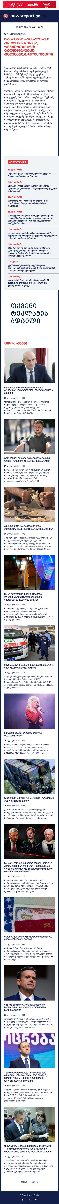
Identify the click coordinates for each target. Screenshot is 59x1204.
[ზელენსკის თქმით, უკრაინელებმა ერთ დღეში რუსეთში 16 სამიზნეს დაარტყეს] (29, 436)
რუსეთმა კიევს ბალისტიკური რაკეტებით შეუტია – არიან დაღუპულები (29, 175)
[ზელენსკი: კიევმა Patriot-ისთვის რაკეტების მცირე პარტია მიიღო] (29, 776)
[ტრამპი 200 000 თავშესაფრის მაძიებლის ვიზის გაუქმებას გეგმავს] (29, 914)
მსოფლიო (13, 262)
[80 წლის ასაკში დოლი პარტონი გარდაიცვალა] (29, 711)
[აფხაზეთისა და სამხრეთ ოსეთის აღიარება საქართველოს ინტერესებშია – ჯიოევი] (29, 365)
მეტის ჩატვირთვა (28, 1182)
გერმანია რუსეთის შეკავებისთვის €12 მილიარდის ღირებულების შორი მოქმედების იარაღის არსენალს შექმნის (31, 268)
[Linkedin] (27, 148)
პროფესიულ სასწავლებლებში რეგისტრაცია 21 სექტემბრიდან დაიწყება (28, 527)
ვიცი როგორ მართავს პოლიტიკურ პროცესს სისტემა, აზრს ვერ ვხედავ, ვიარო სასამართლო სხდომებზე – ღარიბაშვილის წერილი (25, 1076)
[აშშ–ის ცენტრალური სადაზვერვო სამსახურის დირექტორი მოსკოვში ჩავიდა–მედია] (29, 982)
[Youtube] (36, 1200)
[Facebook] (7, 148)
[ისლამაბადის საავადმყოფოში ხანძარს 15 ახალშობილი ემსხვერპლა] (29, 643)
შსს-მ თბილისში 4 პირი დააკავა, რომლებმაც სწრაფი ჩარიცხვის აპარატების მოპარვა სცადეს (23, 597)
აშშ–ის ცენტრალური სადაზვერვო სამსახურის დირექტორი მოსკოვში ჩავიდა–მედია (25, 1007)
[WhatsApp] (20, 148)
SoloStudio (35, 1195)
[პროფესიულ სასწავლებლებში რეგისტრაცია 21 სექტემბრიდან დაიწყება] (29, 504)
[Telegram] (33, 148)
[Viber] (40, 148)
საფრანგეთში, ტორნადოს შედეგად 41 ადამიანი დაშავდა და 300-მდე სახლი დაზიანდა (28, 203)
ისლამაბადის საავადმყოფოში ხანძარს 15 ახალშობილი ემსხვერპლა (29, 666)
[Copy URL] (47, 148)
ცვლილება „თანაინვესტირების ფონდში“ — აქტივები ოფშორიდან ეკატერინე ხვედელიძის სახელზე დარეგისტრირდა (32, 236)
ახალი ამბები (15, 170)
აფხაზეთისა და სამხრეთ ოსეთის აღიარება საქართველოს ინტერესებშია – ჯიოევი (28, 390)
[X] (14, 148)
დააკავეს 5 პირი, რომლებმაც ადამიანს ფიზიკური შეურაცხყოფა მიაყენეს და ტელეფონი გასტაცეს (28, 283)
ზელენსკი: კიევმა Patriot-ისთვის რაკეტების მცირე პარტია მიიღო (29, 799)
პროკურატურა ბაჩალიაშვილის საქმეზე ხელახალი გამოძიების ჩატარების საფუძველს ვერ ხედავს (32, 188)
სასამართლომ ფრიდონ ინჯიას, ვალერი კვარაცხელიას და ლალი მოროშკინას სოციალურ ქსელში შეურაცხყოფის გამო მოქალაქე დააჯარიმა (29, 252)
